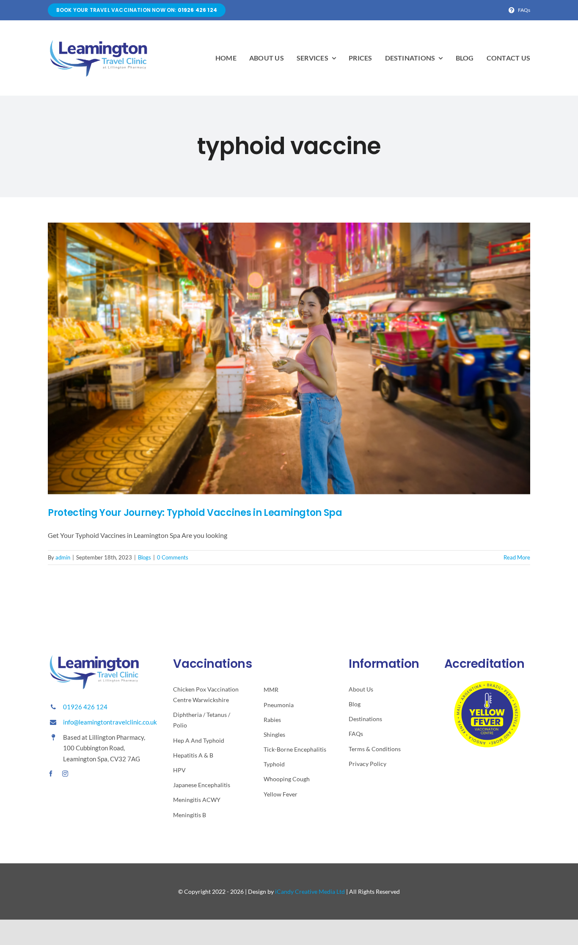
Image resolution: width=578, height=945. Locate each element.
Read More (517, 557)
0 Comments (172, 557)
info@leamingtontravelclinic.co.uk (110, 722)
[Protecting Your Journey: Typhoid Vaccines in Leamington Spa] (289, 358)
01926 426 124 (85, 707)
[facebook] (51, 774)
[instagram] (65, 774)
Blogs (144, 557)
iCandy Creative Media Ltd (310, 891)
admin (62, 557)
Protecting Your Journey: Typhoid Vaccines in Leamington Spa (195, 512)
